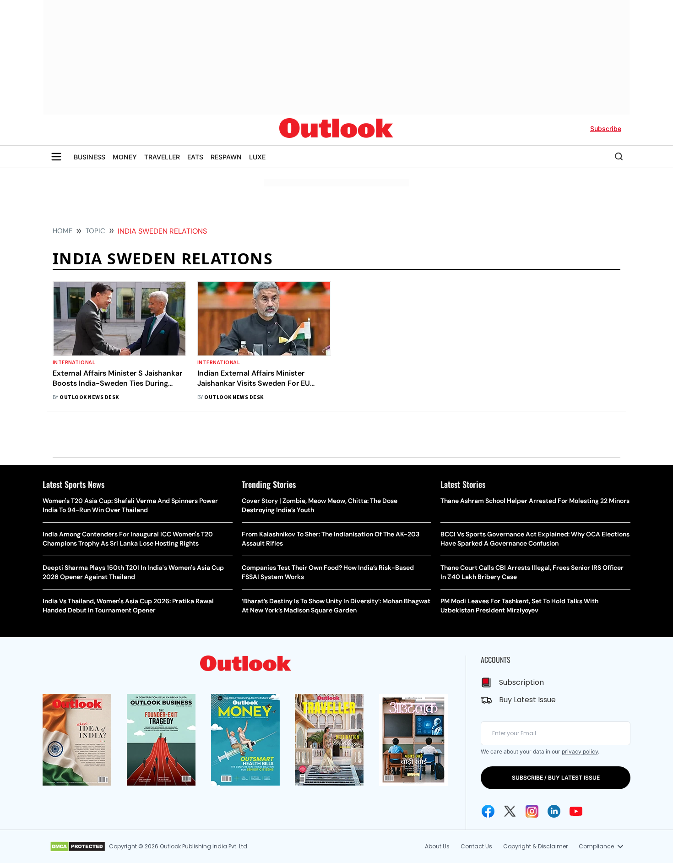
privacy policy (580, 751)
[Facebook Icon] (488, 811)
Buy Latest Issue (527, 699)
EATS (195, 157)
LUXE (257, 157)
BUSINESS (89, 157)
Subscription (521, 682)
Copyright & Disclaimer (535, 846)
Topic (95, 230)
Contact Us (476, 846)
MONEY (125, 157)
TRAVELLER (162, 157)
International (74, 362)
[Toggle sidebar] (56, 156)
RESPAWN (226, 157)
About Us (437, 846)
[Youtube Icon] (576, 811)
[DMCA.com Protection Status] (77, 846)
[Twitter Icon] (510, 811)
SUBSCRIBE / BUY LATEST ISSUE (556, 777)
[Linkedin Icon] (554, 811)
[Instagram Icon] (532, 811)
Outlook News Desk (89, 397)
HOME (62, 230)
